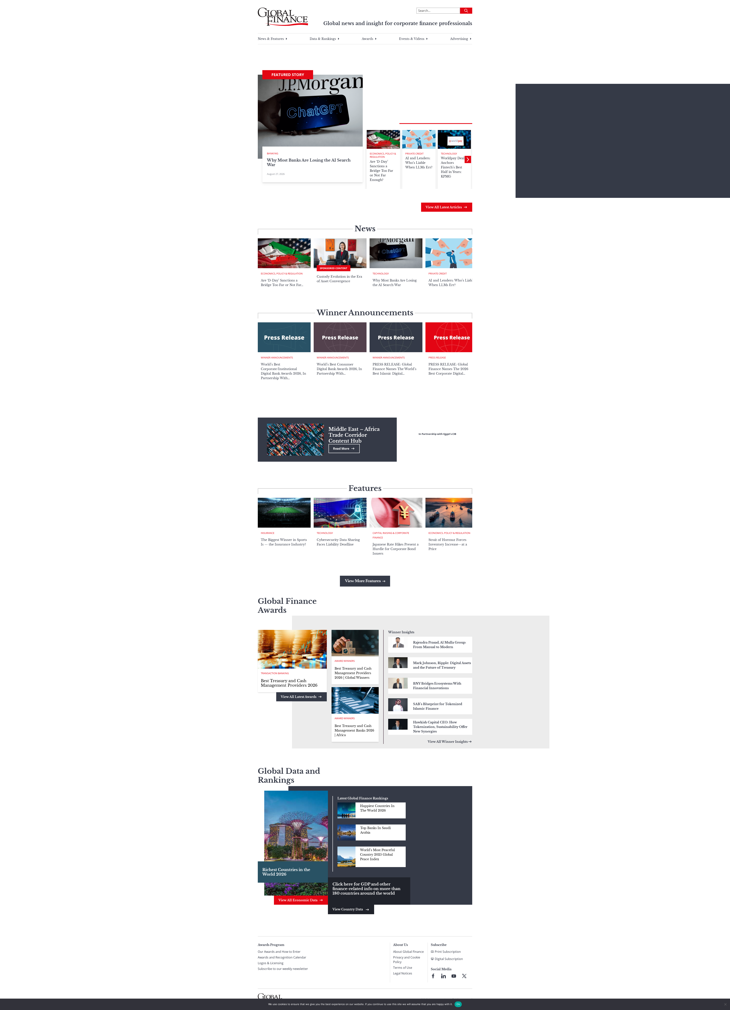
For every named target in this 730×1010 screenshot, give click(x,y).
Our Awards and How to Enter (279, 952)
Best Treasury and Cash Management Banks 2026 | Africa (354, 730)
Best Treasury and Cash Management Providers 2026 (289, 683)
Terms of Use (402, 968)
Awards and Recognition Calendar (282, 957)
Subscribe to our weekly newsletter (283, 969)
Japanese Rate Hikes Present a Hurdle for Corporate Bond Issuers (396, 548)
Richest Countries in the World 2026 (286, 872)
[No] (725, 1004)
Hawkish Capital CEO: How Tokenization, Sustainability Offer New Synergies (440, 726)
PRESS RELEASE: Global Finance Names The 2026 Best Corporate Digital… (448, 368)
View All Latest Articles (444, 207)
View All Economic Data (298, 900)
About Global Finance (408, 952)
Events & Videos (411, 39)
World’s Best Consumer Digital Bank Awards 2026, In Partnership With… (339, 368)
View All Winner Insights (448, 742)
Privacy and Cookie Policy (406, 959)
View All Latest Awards (298, 697)
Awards (367, 39)
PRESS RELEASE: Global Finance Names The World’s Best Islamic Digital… (394, 368)
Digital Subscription (449, 959)
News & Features (271, 39)
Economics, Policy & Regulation (383, 155)
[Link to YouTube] (453, 976)
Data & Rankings (323, 39)
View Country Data (348, 909)
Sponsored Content (333, 268)
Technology (449, 153)
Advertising (459, 39)
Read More (341, 448)
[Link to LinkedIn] (443, 976)
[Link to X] (464, 976)
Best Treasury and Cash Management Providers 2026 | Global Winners (353, 673)
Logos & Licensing (270, 963)
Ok (458, 1004)
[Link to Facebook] (433, 976)
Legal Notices (402, 973)
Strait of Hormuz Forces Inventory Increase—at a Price (447, 544)
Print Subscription (448, 952)
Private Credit (414, 153)
